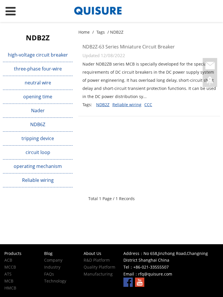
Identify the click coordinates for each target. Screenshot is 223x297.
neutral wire (38, 82)
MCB (8, 281)
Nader (38, 110)
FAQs (49, 274)
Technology (55, 281)
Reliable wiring (38, 180)
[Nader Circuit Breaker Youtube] (139, 282)
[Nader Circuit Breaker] (111, 11)
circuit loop (38, 152)
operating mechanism (38, 166)
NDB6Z (37, 124)
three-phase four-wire (38, 69)
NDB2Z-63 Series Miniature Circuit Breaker (128, 47)
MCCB (10, 267)
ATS (8, 274)
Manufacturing (98, 274)
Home (84, 32)
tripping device (37, 138)
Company (53, 260)
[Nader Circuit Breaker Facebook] (128, 282)
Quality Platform (99, 267)
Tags (100, 32)
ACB (8, 260)
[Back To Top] (210, 81)
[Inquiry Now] (210, 66)
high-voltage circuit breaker (38, 55)
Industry (52, 267)
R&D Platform (97, 260)
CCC (148, 104)
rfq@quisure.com (155, 274)
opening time (37, 96)
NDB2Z (102, 104)
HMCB (10, 288)
